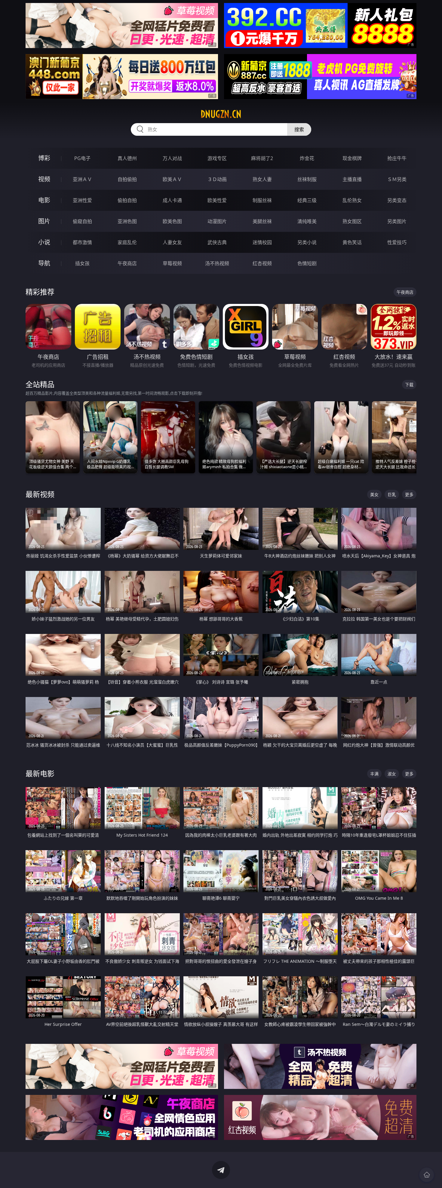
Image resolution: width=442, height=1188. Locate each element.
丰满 (374, 774)
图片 (44, 221)
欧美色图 (172, 221)
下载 (409, 384)
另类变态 (397, 200)
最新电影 (40, 773)
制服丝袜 (262, 200)
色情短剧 (307, 263)
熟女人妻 (262, 179)
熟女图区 (352, 221)
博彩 (44, 158)
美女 (374, 494)
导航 (44, 263)
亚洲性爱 (82, 200)
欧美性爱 (217, 200)
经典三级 (307, 200)
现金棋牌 (352, 158)
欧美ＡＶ (172, 179)
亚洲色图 (127, 221)
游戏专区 (217, 158)
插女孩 (82, 263)
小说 (44, 242)
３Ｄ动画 (217, 179)
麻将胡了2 (262, 158)
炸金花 (307, 158)
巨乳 (392, 494)
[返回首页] (426, 1175)
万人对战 (172, 158)
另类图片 (397, 221)
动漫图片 (217, 221)
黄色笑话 (352, 242)
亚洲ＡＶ (82, 179)
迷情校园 (262, 242)
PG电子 (82, 158)
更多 (409, 494)
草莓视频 (172, 263)
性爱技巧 (397, 242)
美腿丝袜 (262, 221)
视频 (44, 179)
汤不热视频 (217, 263)
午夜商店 (127, 263)
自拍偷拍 (127, 179)
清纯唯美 (307, 221)
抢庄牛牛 (397, 158)
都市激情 (82, 242)
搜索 (299, 129)
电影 (44, 200)
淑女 (392, 774)
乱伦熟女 (352, 200)
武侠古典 (217, 242)
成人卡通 (172, 200)
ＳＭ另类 (397, 179)
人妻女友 (172, 242)
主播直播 (352, 179)
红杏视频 (262, 263)
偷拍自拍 (127, 200)
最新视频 (40, 494)
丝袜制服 (307, 179)
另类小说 (307, 242)
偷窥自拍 (82, 221)
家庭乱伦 (127, 242)
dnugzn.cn (221, 114)
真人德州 (127, 158)
